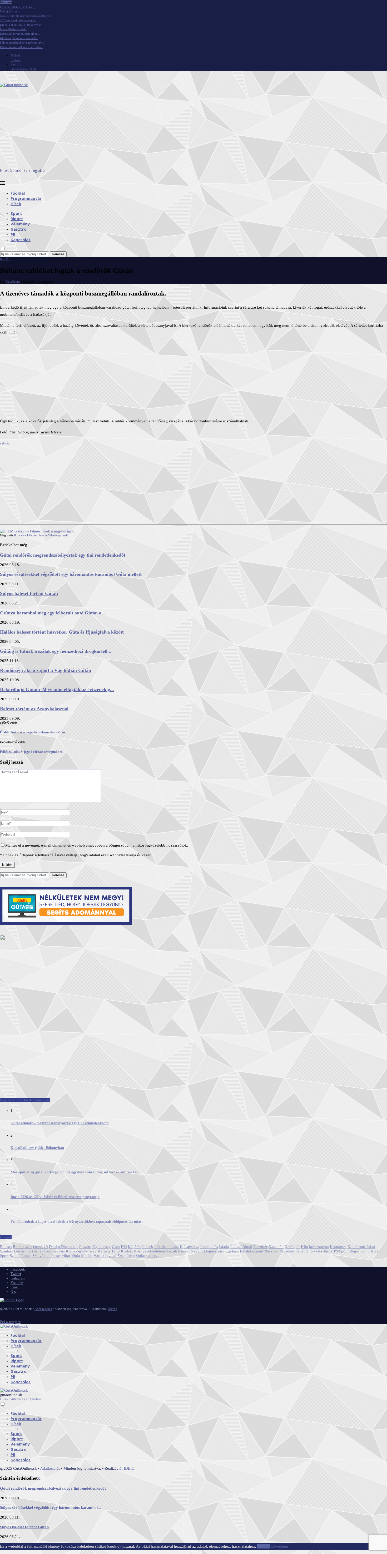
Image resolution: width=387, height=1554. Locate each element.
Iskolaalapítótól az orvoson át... (19, 38)
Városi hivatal (104, 1255)
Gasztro (19, 229)
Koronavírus (54, 1251)
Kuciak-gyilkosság (81, 1251)
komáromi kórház (28, 1251)
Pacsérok (287, 1251)
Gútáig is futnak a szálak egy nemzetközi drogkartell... (55, 651)
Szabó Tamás (20, 1255)
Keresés (58, 254)
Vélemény (20, 223)
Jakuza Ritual (241, 1247)
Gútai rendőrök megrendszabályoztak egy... (26, 15)
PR (13, 234)
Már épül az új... (10, 11)
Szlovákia (40, 1255)
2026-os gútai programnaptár (18, 20)
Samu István (370, 1251)
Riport (17, 218)
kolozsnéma (319, 1247)
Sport (16, 213)
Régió (354, 1251)
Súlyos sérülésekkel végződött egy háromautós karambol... (50, 1507)
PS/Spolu (341, 1251)
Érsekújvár (126, 1255)
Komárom (338, 1247)
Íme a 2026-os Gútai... (13, 29)
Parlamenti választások (314, 1251)
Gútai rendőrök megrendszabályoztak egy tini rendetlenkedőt (62, 555)
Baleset (6, 1247)
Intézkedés (209, 1247)
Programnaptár (26, 198)
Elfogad (263, 1546)
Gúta (116, 1247)
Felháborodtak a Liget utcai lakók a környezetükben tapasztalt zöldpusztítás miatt (77, 1222)
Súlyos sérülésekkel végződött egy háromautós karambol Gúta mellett (71, 574)
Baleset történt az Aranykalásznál (34, 708)
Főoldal (15, 55)
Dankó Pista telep (63, 1247)
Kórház (127, 1251)
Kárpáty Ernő (109, 1251)
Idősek (147, 1247)
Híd (124, 1247)
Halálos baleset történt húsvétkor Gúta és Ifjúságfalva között (62, 632)
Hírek (16, 203)
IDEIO (112, 1309)
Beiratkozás (22, 1247)
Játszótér (260, 1247)
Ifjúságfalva (189, 1247)
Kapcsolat (16, 64)
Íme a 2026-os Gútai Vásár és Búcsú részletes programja (55, 1197)
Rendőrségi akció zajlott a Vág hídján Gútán (45, 670)
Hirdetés (16, 59)
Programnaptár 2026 (23, 68)
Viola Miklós (81, 1255)
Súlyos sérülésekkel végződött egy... (22, 42)
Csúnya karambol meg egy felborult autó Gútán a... (52, 612)
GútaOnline (13, 281)
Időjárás (134, 1247)
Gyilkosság (101, 1247)
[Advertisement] (193, 128)
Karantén (276, 1247)
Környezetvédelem (149, 1251)
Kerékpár (292, 1247)
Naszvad (271, 1251)
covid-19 (40, 1247)
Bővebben (279, 1546)
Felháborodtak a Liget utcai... (18, 6)
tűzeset (55, 1255)
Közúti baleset (178, 1251)
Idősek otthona (166, 1247)
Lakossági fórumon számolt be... (20, 33)
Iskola (224, 1247)
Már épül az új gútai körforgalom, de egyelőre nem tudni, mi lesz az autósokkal (74, 1172)
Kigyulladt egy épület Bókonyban (20, 24)
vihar (66, 1255)
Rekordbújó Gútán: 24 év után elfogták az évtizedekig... (57, 689)
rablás (5, 443)
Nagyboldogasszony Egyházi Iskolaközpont (227, 1251)
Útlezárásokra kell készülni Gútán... (21, 47)
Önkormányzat (148, 1255)
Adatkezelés (43, 1309)
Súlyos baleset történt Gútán (29, 593)
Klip (304, 1247)
